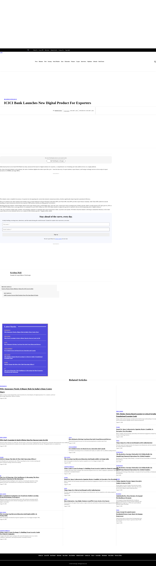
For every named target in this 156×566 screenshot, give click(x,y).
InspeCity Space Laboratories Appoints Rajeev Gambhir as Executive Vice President (90, 479)
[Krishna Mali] (52, 110)
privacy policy (58, 238)
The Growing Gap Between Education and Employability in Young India (86, 459)
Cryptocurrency (5, 530)
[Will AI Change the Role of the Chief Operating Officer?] (53, 465)
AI (4, 368)
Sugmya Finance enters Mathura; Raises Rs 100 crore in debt (17, 288)
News (65, 488)
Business (7, 99)
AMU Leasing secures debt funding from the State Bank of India (21, 295)
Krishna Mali (58, 110)
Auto (5, 342)
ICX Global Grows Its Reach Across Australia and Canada (20, 350)
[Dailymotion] (13, 50)
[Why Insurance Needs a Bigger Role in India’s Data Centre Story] (88, 410)
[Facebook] (1, 50)
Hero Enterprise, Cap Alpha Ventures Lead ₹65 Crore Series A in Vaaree (86, 501)
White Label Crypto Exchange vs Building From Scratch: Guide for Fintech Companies (91, 468)
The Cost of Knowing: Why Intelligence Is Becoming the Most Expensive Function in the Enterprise (19, 478)
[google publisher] (28, 50)
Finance (14, 99)
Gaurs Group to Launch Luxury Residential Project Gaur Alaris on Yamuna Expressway (129, 514)
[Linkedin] (19, 50)
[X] (19, 278)
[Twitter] (4, 50)
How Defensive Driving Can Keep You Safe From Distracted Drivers (22, 344)
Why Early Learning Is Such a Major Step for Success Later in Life (22, 338)
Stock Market (8, 348)
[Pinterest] (25, 50)
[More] (83, 152)
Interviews (119, 452)
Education (7, 336)
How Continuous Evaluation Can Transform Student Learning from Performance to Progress (19, 496)
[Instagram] (16, 50)
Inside (6, 362)
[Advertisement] (78, 85)
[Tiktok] (22, 50)
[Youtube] (7, 50)
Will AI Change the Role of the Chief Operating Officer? (19, 364)
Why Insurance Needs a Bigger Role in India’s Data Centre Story (21, 332)
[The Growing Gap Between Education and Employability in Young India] (53, 519)
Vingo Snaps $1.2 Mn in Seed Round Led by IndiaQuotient (82, 490)
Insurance (7, 330)
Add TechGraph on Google (57, 161)
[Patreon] (10, 50)
